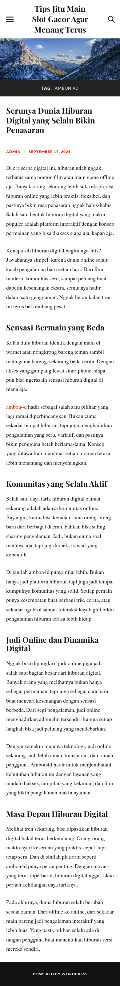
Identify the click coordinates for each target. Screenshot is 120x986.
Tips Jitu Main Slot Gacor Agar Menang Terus (60, 18)
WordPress (74, 974)
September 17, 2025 (50, 151)
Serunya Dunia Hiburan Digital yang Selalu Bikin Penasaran (50, 120)
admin (13, 151)
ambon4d (16, 406)
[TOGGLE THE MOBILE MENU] (10, 19)
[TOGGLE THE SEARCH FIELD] (110, 19)
